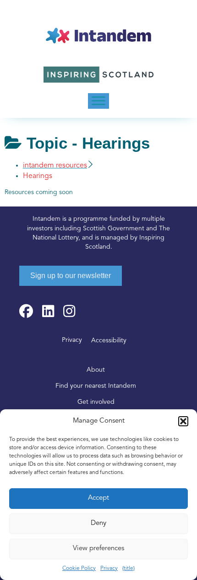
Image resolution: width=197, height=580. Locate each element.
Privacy (109, 568)
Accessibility (108, 340)
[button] (183, 421)
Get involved (96, 402)
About (96, 370)
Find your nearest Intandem (95, 386)
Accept (98, 498)
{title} (128, 568)
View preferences (98, 548)
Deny (98, 523)
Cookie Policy (79, 568)
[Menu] (98, 101)
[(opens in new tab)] (98, 74)
